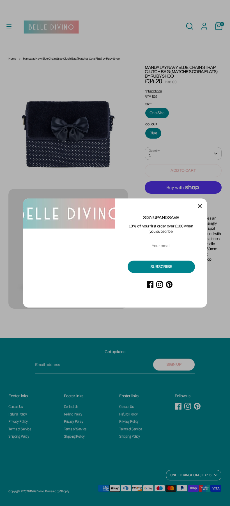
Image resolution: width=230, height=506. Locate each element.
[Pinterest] (169, 284)
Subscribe (161, 267)
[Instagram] (159, 284)
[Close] (200, 206)
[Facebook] (150, 284)
